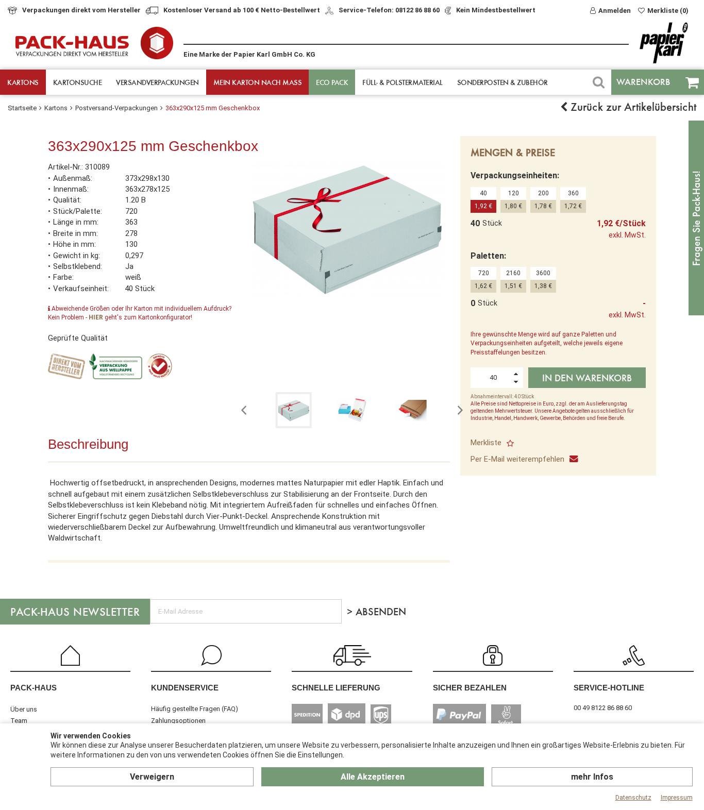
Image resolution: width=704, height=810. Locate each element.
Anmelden (614, 10)
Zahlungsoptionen (178, 720)
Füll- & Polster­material (402, 82)
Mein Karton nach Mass (257, 82)
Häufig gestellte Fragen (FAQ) (194, 709)
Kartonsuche (77, 82)
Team (18, 720)
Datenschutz (633, 797)
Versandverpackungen (157, 82)
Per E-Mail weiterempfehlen (517, 459)
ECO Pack (332, 82)
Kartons (23, 82)
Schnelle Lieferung (336, 687)
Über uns (23, 709)
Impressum (677, 797)
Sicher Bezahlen (470, 687)
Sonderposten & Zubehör (502, 82)
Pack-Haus (33, 687)
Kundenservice (185, 687)
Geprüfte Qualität (78, 338)
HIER (96, 317)
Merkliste (486, 442)
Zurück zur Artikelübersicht (631, 106)
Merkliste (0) (668, 10)
